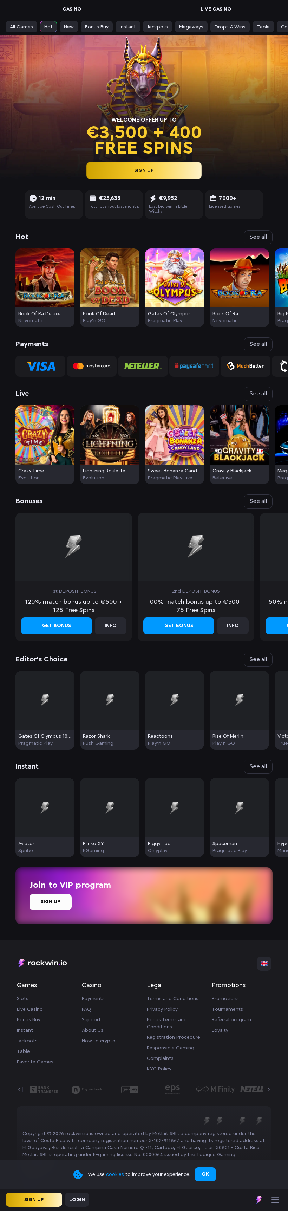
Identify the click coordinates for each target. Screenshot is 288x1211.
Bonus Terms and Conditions (167, 1023)
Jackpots (27, 1040)
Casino (72, 9)
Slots (22, 998)
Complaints (160, 1058)
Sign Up (50, 901)
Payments (93, 998)
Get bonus (56, 625)
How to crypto (99, 1040)
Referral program (231, 1019)
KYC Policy (159, 1069)
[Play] (44, 279)
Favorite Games (35, 1062)
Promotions (225, 998)
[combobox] (264, 964)
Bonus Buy (28, 1019)
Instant (25, 1030)
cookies (115, 1174)
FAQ (86, 1009)
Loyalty (220, 1030)
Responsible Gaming (170, 1047)
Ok (205, 1174)
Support (91, 1019)
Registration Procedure (173, 1037)
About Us (92, 1030)
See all (258, 237)
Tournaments (227, 1009)
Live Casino (216, 9)
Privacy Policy (162, 1009)
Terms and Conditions (172, 998)
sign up (144, 170)
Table (23, 1051)
